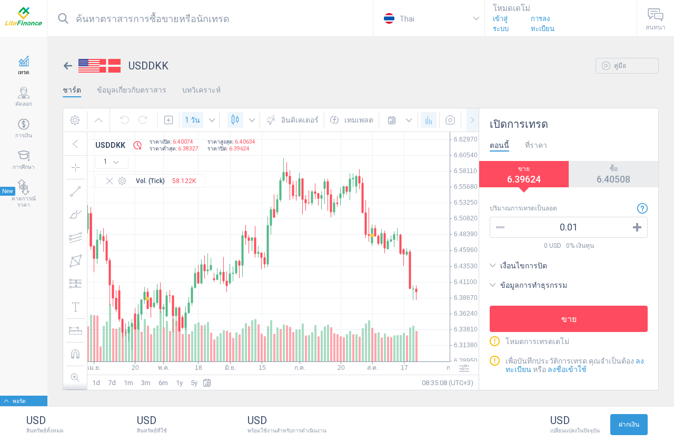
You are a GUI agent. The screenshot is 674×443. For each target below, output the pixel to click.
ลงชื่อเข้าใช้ (567, 369)
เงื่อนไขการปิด (523, 265)
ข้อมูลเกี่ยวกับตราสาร (131, 90)
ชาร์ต (72, 90)
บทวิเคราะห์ (201, 90)
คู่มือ (619, 65)
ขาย (569, 319)
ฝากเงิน (629, 424)
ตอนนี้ (499, 145)
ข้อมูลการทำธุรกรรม (533, 285)
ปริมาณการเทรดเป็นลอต (523, 208)
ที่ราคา (536, 145)
